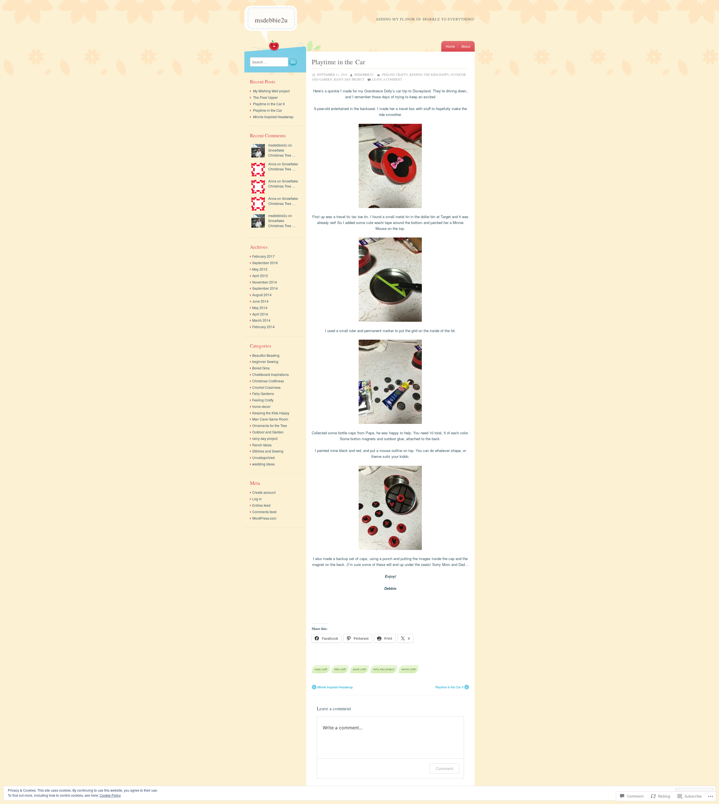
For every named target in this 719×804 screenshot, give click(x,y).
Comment (444, 768)
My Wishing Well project (271, 90)
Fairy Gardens (263, 393)
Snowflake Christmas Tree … (281, 152)
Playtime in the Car (267, 110)
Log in (257, 498)
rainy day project (349, 79)
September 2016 (265, 262)
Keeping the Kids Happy (429, 74)
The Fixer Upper (265, 97)
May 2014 (259, 307)
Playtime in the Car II (451, 687)
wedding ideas (263, 464)
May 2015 (259, 269)
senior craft (408, 669)
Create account (264, 492)
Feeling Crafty (395, 74)
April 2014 (260, 314)
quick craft (359, 669)
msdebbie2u (271, 19)
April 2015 (260, 275)
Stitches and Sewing (267, 451)
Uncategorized (263, 457)
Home (450, 46)
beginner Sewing (265, 361)
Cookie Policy (110, 795)
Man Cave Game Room (270, 419)
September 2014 (265, 288)
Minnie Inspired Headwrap (333, 687)
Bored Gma (261, 368)
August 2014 (262, 294)
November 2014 (264, 282)
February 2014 (263, 326)
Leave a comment (387, 79)
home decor (261, 406)
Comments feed (264, 511)
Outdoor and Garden (268, 432)
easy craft (321, 669)
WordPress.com (264, 518)
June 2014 (260, 301)
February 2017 (263, 256)
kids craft (340, 669)
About (465, 46)
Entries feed (261, 505)
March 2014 (261, 320)
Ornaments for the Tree (269, 425)
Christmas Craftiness (268, 380)
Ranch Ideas (262, 444)
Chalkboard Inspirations (270, 374)
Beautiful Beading (265, 355)
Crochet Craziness (266, 387)
